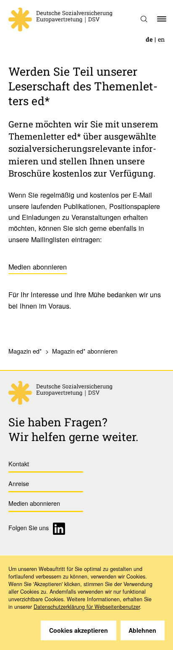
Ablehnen (142, 630)
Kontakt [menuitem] (18, 463)
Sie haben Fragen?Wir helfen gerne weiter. (73, 429)
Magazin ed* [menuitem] (25, 350)
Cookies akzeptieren (78, 630)
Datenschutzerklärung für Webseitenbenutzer (87, 606)
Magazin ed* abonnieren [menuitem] (85, 350)
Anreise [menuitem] (18, 483)
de (149, 39)
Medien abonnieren (37, 267)
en (161, 39)
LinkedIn (60, 528)
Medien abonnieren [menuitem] (34, 503)
